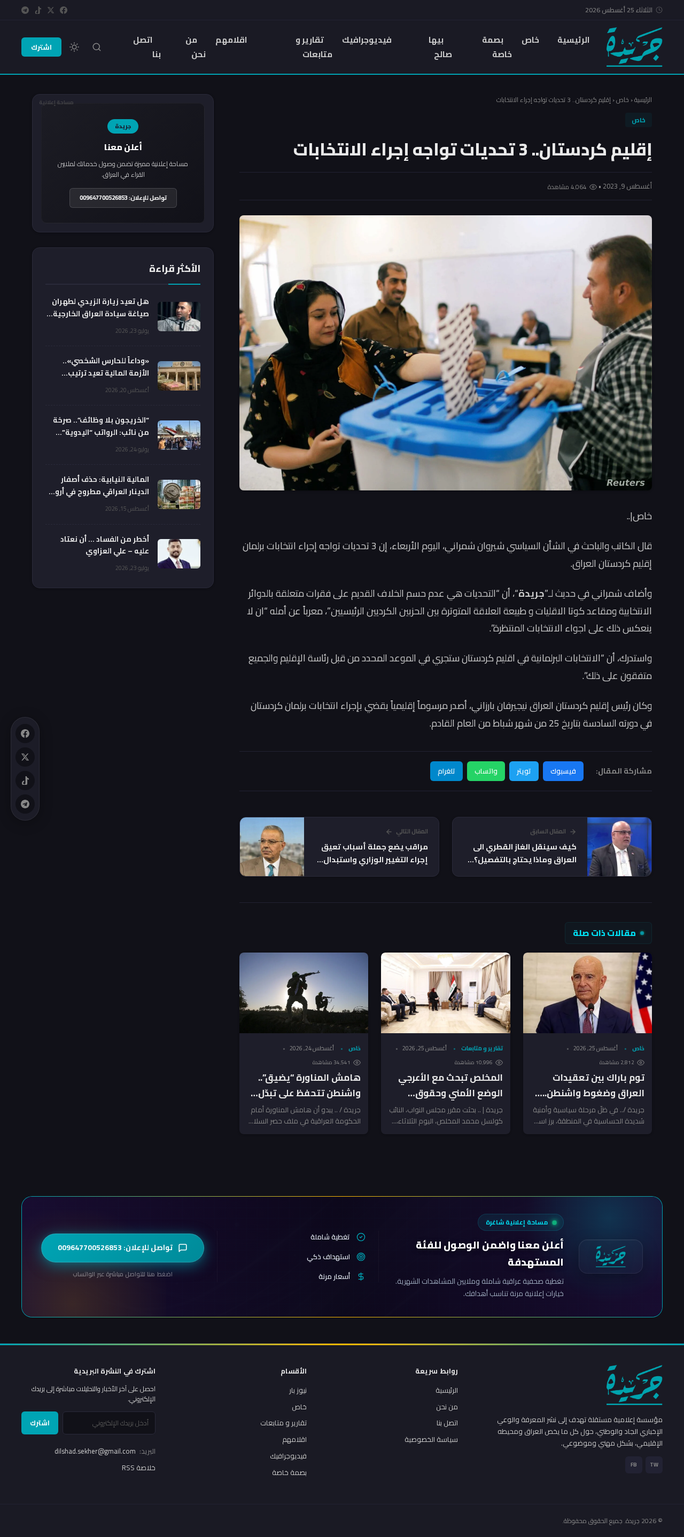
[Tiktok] (38, 10)
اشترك (41, 47)
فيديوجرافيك (367, 40)
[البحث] (96, 47)
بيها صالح (440, 47)
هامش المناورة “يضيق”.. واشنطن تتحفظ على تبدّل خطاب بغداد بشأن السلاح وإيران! (309, 1101)
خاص (530, 40)
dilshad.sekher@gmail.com (105, 1451)
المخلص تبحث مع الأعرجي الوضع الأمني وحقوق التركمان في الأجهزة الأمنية (446, 1093)
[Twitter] (51, 10)
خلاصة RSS (139, 1467)
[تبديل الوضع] (74, 47)
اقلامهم (231, 40)
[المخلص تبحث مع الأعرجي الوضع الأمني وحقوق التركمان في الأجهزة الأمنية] (445, 993)
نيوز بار (298, 1390)
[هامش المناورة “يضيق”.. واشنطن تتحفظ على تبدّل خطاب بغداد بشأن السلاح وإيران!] (303, 993)
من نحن (195, 47)
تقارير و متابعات (314, 47)
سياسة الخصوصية (431, 1439)
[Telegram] (25, 10)
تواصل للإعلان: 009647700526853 (123, 197)
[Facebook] (63, 10)
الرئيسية (573, 40)
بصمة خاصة (497, 47)
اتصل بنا (147, 47)
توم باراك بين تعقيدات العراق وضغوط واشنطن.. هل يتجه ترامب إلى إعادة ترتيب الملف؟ (592, 1101)
